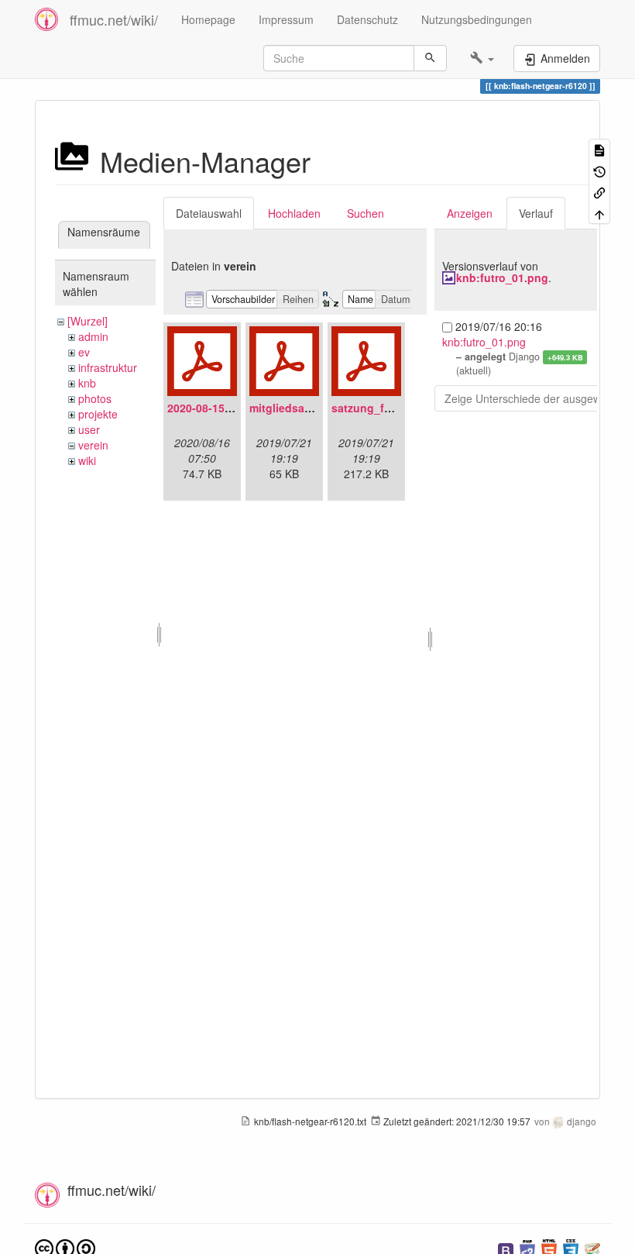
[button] (482, 58)
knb (87, 383)
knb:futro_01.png (502, 277)
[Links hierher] (599, 192)
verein (93, 445)
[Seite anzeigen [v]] (599, 149)
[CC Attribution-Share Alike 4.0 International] (65, 1247)
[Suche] (430, 58)
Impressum (286, 19)
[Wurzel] (87, 321)
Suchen (365, 213)
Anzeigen (470, 213)
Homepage (208, 19)
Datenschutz (367, 19)
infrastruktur (107, 367)
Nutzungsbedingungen (476, 19)
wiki (87, 460)
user (89, 429)
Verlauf (536, 213)
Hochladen (294, 213)
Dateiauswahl (209, 213)
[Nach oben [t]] (599, 212)
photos (95, 398)
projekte (98, 414)
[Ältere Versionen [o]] (599, 170)
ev (84, 352)
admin (93, 336)
